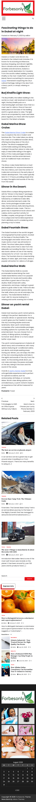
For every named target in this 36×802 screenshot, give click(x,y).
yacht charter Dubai (17, 371)
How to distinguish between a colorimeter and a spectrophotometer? (18, 619)
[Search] (33, 18)
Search (4, 576)
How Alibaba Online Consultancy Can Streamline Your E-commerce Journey (22, 669)
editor (28, 35)
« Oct (17, 790)
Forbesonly (20, 797)
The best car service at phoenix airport (17, 450)
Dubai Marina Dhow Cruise (15, 132)
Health (13, 651)
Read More (5, 634)
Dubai (4, 81)
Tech (3, 547)
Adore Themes (18, 799)
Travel (12, 391)
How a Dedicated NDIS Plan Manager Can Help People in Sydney (21, 656)
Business (14, 637)
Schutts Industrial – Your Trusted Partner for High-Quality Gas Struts (21, 642)
